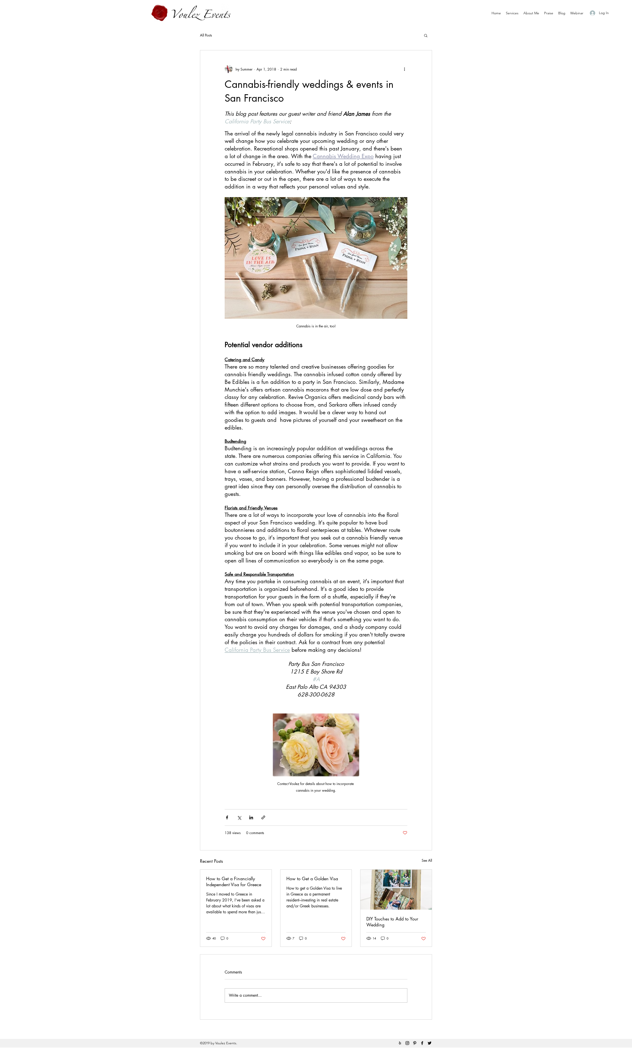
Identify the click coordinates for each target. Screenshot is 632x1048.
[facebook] (422, 1043)
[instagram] (407, 1043)
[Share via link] (263, 817)
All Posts (206, 35)
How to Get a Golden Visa (312, 878)
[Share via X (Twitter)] (239, 817)
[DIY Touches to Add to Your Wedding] (396, 890)
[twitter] (429, 1043)
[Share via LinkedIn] (251, 817)
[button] (425, 35)
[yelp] (399, 1043)
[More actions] (404, 69)
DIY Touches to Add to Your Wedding (392, 922)
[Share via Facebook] (227, 817)
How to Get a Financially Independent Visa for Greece (233, 881)
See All (427, 860)
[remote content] (316, 127)
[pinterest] (414, 1043)
